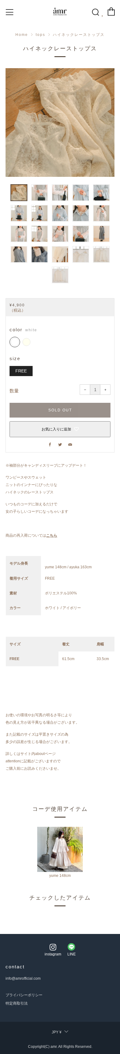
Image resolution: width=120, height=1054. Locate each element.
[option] (60, 122)
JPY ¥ (57, 1032)
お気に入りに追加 (56, 429)
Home (21, 35)
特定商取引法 (17, 1003)
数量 (14, 390)
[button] (18, 192)
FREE (21, 371)
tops (40, 35)
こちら (51, 535)
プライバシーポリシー (24, 995)
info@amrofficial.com (23, 978)
